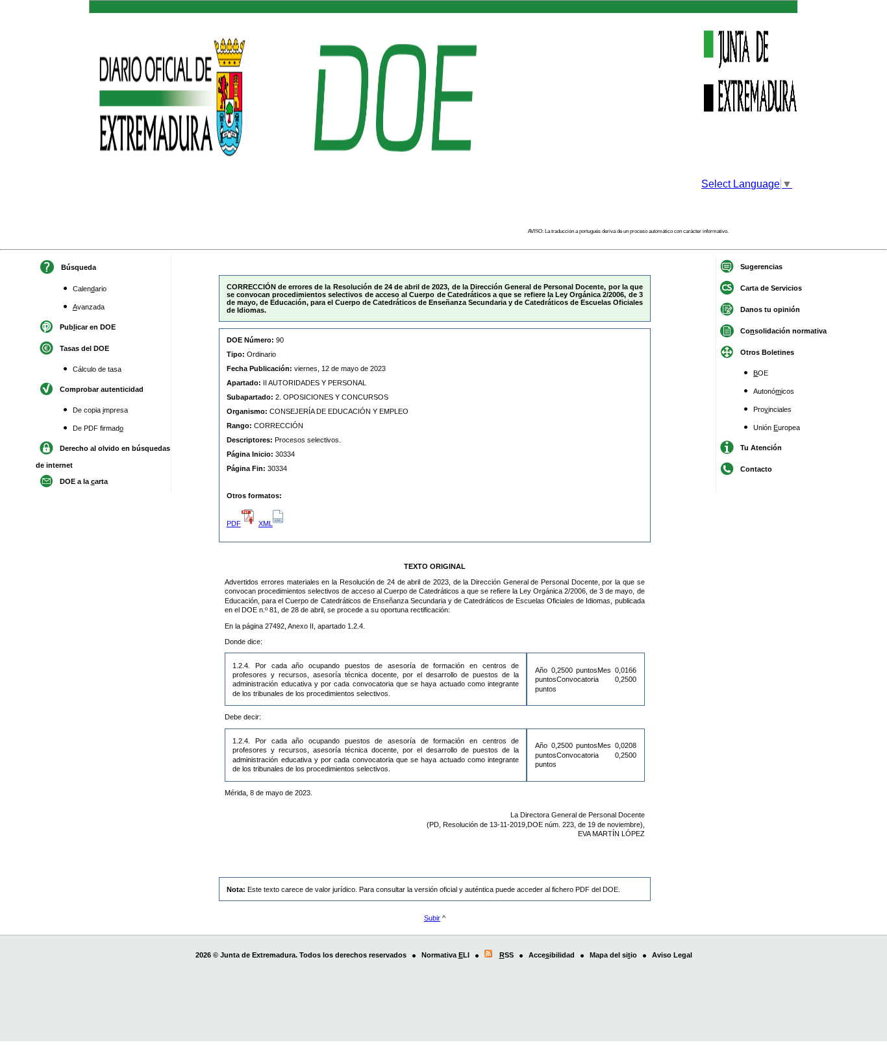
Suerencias (761, 267)
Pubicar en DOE (88, 327)
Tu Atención (761, 448)
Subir (432, 918)
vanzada (89, 307)
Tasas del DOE (84, 348)
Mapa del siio (613, 955)
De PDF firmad (98, 428)
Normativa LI (445, 955)
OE (760, 373)
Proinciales (772, 409)
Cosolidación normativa (783, 331)
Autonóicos (773, 391)
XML (265, 523)
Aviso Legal (672, 955)
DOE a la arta (84, 481)
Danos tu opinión (770, 309)
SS (506, 955)
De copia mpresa (100, 410)
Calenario (89, 289)
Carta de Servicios (771, 288)
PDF (234, 523)
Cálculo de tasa (97, 369)
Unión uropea (776, 427)
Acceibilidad (552, 955)
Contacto (756, 469)
